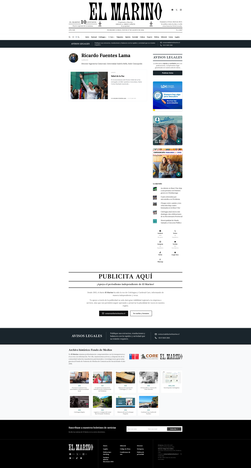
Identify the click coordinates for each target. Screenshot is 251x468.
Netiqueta (140, 449)
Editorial (123, 446)
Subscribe (173, 429)
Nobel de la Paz (117, 76)
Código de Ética (125, 449)
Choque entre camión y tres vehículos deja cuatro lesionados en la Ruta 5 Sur (171, 205)
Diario (105, 446)
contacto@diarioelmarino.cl (115, 313)
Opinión (113, 72)
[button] (69, 37)
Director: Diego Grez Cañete (166, 448)
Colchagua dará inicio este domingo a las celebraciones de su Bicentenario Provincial (171, 214)
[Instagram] (180, 10)
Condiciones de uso (125, 453)
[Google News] (81, 458)
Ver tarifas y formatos (141, 313)
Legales (105, 449)
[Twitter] (176, 10)
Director (140, 446)
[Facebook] (172, 10)
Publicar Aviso (167, 73)
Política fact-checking (107, 453)
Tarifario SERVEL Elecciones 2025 (108, 460)
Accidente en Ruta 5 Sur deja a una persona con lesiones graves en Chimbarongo (171, 190)
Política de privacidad (140, 453)
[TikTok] (76, 458)
